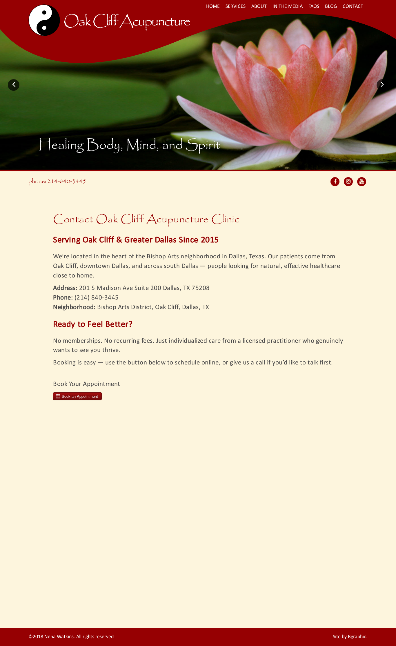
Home (213, 6)
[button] (13, 85)
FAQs (313, 6)
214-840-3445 (66, 181)
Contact (353, 6)
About (259, 6)
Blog (331, 6)
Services (236, 6)
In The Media (288, 6)
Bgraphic (357, 637)
